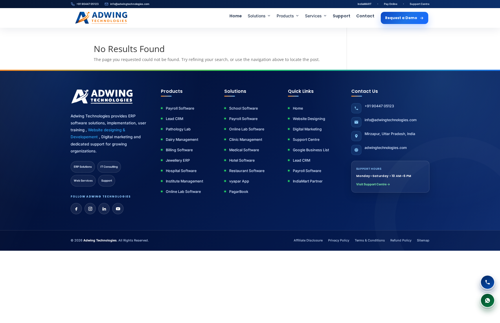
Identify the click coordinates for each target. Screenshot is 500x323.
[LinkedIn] (104, 208)
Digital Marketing (307, 129)
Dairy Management (182, 139)
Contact (365, 16)
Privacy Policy (338, 240)
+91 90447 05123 (87, 3)
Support (341, 16)
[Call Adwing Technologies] (487, 282)
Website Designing (309, 119)
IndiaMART (365, 3)
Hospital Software (181, 171)
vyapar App (239, 181)
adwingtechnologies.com (386, 147)
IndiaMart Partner (308, 181)
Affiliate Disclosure (308, 240)
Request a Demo (401, 17)
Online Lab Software (183, 191)
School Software (243, 108)
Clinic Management (245, 139)
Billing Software (179, 150)
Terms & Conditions (370, 240)
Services (313, 15)
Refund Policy (400, 240)
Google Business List (311, 150)
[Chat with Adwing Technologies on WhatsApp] (487, 300)
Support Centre (419, 3)
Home (235, 16)
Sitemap (423, 240)
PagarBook (238, 191)
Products (285, 15)
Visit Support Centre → (373, 184)
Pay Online (390, 3)
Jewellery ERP (178, 160)
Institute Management (184, 181)
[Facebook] (76, 208)
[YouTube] (118, 208)
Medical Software (244, 150)
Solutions (257, 15)
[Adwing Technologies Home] (101, 18)
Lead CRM (174, 119)
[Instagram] (90, 208)
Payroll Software (180, 108)
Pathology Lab (178, 129)
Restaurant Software (246, 171)
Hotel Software (242, 160)
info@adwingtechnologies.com (129, 3)
